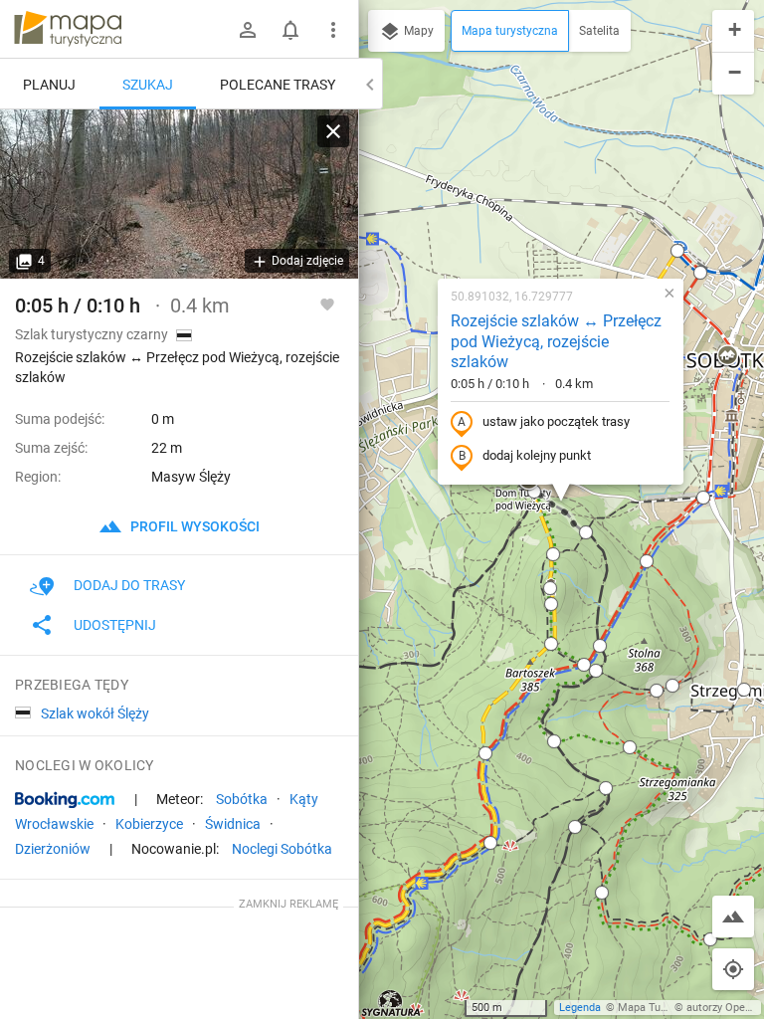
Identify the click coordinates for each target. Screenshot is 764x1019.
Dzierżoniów (53, 849)
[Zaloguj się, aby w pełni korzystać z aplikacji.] (327, 303)
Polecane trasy (277, 85)
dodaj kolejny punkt (536, 455)
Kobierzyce (149, 824)
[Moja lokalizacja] (733, 969)
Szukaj (147, 85)
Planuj (49, 85)
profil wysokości (193, 526)
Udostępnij (115, 625)
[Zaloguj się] (248, 30)
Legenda (580, 1007)
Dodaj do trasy (129, 585)
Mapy (417, 31)
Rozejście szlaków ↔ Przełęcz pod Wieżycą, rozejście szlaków (556, 341)
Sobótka (242, 799)
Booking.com (64, 800)
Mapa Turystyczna (662, 1007)
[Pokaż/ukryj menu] (333, 30)
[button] (677, 251)
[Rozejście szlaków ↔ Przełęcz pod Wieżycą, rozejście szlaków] (179, 194)
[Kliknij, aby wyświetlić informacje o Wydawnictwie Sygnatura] (391, 1003)
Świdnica (233, 824)
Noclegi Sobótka (282, 849)
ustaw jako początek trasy (556, 421)
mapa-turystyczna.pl (67, 29)
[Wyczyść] (333, 131)
